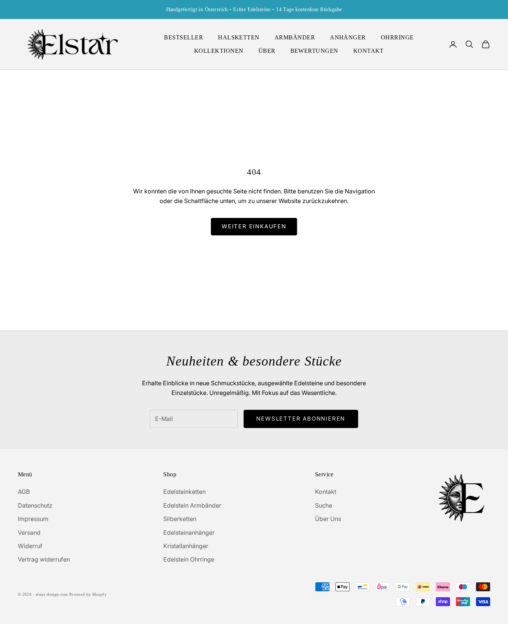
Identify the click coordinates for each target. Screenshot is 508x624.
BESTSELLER (183, 37)
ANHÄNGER (348, 37)
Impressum (33, 518)
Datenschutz (35, 505)
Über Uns (328, 518)
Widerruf (30, 546)
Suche (323, 505)
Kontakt (325, 491)
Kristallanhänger (185, 546)
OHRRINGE (397, 37)
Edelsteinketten (184, 491)
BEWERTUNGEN (314, 51)
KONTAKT (368, 51)
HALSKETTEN (239, 37)
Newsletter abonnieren (300, 418)
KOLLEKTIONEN (219, 51)
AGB (24, 491)
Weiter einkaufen (254, 226)
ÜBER (267, 51)
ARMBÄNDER (294, 37)
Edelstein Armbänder (192, 505)
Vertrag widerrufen (44, 559)
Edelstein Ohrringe (188, 559)
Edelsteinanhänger (189, 532)
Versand (29, 532)
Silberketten (179, 518)
